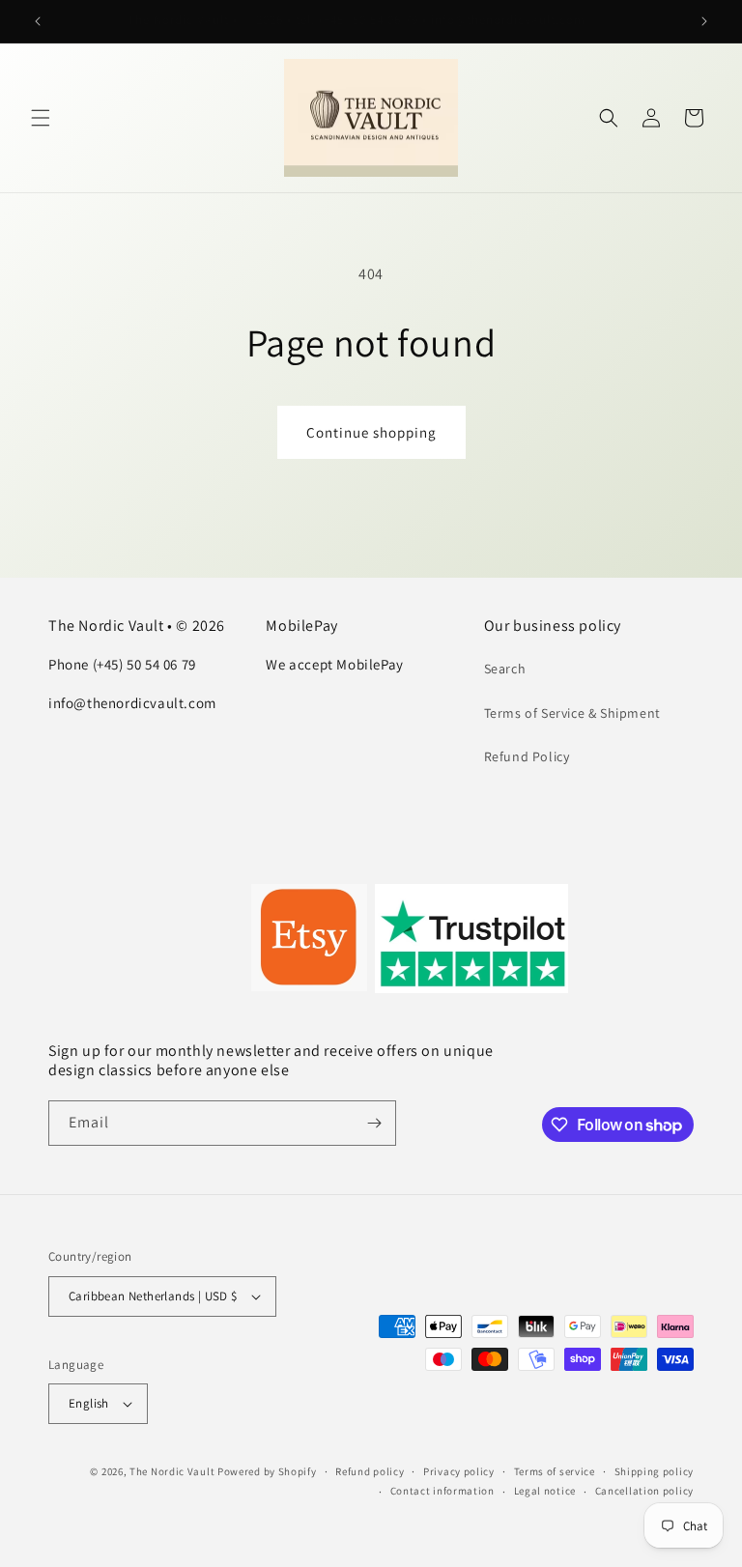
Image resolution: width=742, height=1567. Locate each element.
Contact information (442, 1490)
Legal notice (545, 1490)
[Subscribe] (374, 1123)
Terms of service (554, 1471)
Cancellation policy (644, 1490)
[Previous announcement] (37, 21)
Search (505, 668)
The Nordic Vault (171, 1471)
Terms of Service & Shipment (572, 713)
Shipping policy (654, 1471)
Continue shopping (371, 432)
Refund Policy (527, 756)
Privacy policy (459, 1471)
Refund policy (369, 1471)
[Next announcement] (704, 21)
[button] (40, 118)
